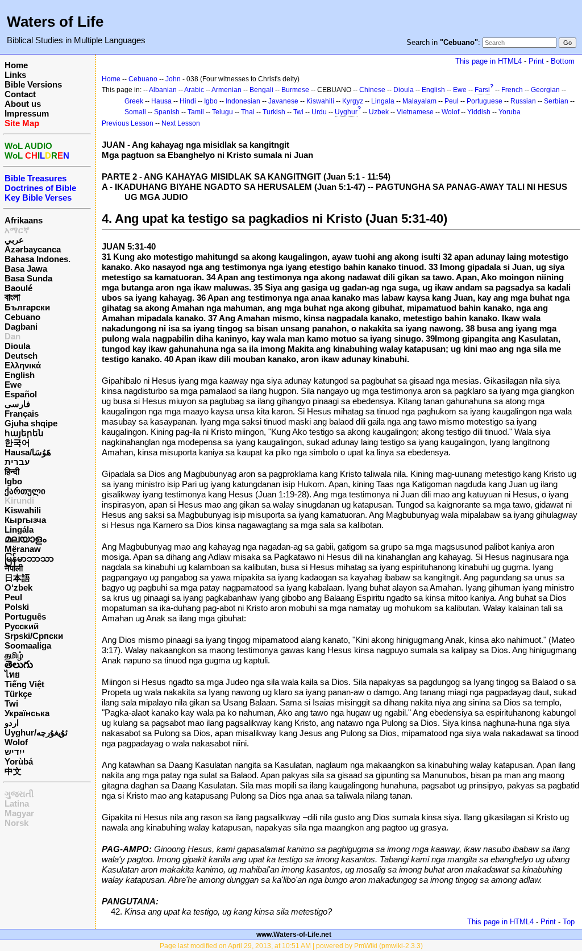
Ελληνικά (23, 365)
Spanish (167, 112)
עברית (17, 462)
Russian (523, 101)
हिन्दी (12, 471)
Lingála (19, 529)
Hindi (188, 101)
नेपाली (14, 568)
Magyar (19, 813)
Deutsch (21, 355)
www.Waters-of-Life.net (293, 934)
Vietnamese (415, 112)
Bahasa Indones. (37, 259)
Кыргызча (25, 520)
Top (569, 921)
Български (27, 307)
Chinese (372, 90)
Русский (22, 626)
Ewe (13, 384)
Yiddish (478, 112)
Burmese (295, 90)
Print (536, 61)
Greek (133, 101)
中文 (13, 771)
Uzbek (379, 112)
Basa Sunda (28, 278)
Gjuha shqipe (31, 423)
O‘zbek (18, 587)
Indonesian (243, 101)
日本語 (17, 578)
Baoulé (18, 288)
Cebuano (22, 317)
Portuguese (484, 101)
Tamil (196, 112)
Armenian (226, 90)
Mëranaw (23, 549)
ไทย (12, 674)
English (20, 375)
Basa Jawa (26, 268)
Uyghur (346, 112)
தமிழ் (14, 655)
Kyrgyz (352, 101)
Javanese (283, 101)
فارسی (17, 404)
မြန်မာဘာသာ (29, 558)
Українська (27, 713)
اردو (12, 723)
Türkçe (18, 694)
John (173, 79)
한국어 (17, 442)
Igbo (13, 481)
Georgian (545, 90)
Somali (135, 112)
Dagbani (21, 326)
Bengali (261, 90)
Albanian (163, 90)
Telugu (222, 112)
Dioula (17, 346)
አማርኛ (17, 230)
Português (25, 616)
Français (22, 413)
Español (21, 394)
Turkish (274, 112)
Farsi (482, 90)
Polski (17, 607)
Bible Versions (33, 84)
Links (15, 75)
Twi (11, 703)
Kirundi (19, 500)
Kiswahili (23, 510)
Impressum (27, 113)
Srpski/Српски (34, 636)
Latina (17, 803)
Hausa (161, 101)
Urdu (319, 112)
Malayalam (419, 101)
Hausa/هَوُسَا (28, 452)
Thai (248, 112)
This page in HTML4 (488, 61)
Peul (13, 597)
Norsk (16, 823)
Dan (12, 336)
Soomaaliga (28, 645)
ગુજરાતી (19, 794)
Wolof (16, 742)
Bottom (563, 61)
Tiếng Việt (24, 684)
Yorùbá (19, 761)
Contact (20, 94)
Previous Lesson (127, 123)
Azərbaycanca (33, 249)
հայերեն (24, 433)
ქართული (25, 491)
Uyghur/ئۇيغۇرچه (36, 732)
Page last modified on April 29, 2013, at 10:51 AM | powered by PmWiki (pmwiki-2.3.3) (291, 946)
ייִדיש (15, 752)
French (512, 90)
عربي (14, 239)
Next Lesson (180, 123)
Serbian (556, 101)
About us (23, 104)
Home (16, 65)
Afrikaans (24, 220)
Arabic (194, 90)
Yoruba (509, 112)
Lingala (382, 101)
